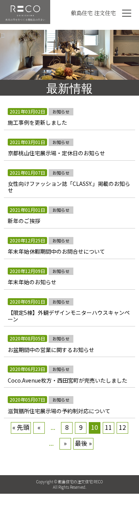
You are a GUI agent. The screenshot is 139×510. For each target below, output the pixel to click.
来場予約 (116, 497)
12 (122, 427)
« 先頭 (20, 427)
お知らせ (61, 111)
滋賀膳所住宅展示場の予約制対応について (59, 411)
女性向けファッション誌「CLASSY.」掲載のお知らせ (69, 187)
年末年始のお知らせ (32, 282)
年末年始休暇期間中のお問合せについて (56, 251)
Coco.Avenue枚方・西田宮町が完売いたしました (67, 380)
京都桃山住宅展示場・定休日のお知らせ (56, 153)
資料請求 (69, 497)
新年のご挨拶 (24, 221)
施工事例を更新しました (37, 122)
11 (108, 427)
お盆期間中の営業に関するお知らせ (51, 350)
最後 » (83, 443)
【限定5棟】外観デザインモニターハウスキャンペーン (69, 316)
